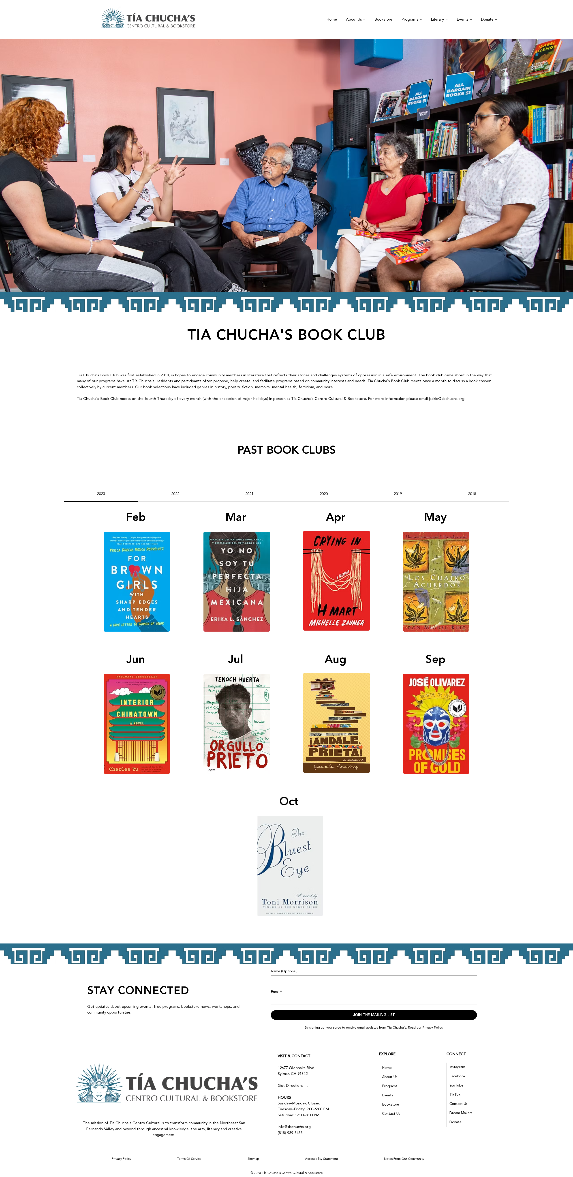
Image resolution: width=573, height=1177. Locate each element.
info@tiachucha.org (294, 1127)
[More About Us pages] (364, 19)
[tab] (101, 494)
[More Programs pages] (421, 19)
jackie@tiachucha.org (446, 399)
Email (276, 992)
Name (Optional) (284, 971)
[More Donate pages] (496, 19)
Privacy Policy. (432, 1027)
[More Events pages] (471, 19)
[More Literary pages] (446, 19)
